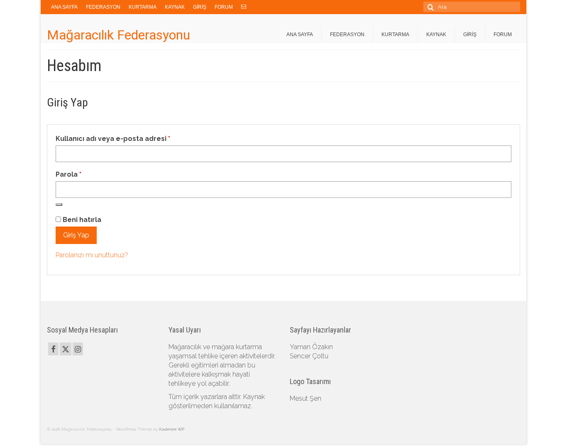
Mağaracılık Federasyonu (118, 35)
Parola (80, 174)
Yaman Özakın (311, 347)
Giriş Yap (76, 235)
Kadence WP (171, 429)
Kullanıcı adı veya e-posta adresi (125, 138)
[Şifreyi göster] (59, 204)
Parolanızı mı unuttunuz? (92, 255)
